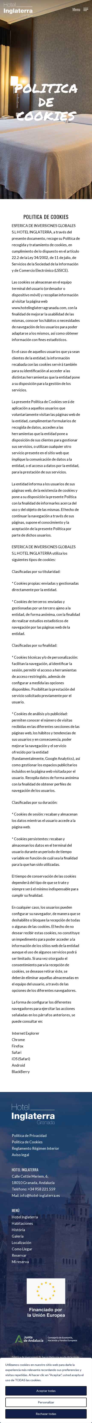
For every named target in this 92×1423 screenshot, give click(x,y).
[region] (46, 1390)
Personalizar (46, 1402)
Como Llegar (22, 1249)
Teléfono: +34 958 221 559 (33, 1189)
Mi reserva (20, 1262)
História (18, 1230)
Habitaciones (22, 1223)
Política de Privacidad (29, 1135)
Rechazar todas (46, 1414)
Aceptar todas (46, 1391)
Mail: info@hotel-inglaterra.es (36, 1195)
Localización (21, 1242)
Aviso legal (20, 1155)
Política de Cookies (27, 1142)
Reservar (19, 1255)
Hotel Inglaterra (25, 1217)
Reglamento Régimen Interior (35, 1148)
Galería (18, 1236)
